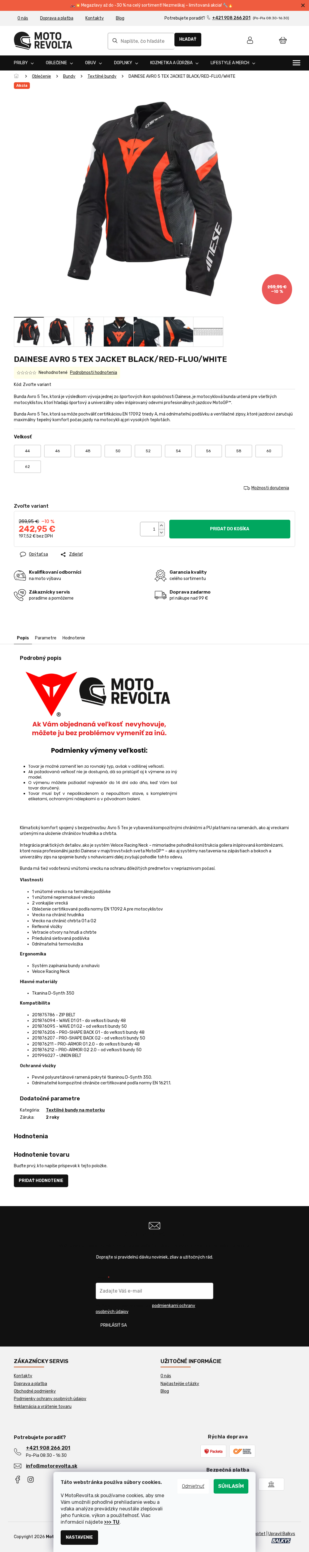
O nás (23, 18)
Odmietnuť (193, 1486)
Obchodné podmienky (35, 1391)
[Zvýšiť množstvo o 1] (161, 525)
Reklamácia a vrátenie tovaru (43, 1406)
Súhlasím (231, 1486)
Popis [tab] (23, 638)
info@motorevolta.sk (51, 1466)
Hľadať (187, 39)
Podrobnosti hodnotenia (93, 372)
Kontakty (94, 18)
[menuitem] (24, 63)
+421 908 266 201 (48, 1448)
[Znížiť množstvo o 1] (161, 532)
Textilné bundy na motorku (75, 1110)
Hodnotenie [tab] (73, 638)
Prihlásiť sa (113, 1325)
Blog (120, 18)
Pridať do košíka (229, 528)
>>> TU (111, 1522)
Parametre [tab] (45, 638)
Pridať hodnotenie (41, 1180)
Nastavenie (79, 1537)
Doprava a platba (56, 18)
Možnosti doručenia (270, 488)
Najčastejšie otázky (180, 1383)
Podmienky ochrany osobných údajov (50, 1398)
